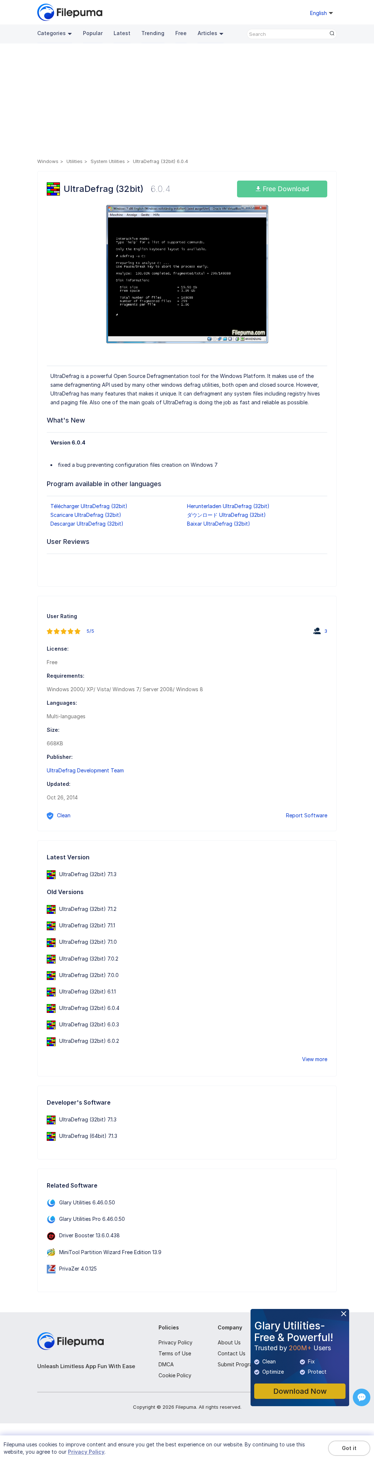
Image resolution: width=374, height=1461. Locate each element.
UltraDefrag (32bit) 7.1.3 (88, 874)
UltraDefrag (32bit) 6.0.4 (89, 1008)
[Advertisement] (186, 102)
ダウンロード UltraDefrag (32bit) (226, 515)
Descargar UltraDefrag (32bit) (86, 524)
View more (314, 1059)
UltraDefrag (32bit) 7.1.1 (87, 925)
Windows (47, 161)
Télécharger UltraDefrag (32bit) (88, 506)
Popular (93, 33)
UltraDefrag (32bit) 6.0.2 (89, 1041)
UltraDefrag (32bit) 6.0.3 (89, 1024)
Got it (349, 1448)
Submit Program (237, 1364)
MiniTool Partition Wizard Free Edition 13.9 (110, 1252)
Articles (207, 33)
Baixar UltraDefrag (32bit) (218, 524)
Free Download (285, 189)
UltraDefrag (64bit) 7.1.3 (88, 1136)
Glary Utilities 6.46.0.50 (87, 1202)
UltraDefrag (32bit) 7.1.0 (88, 942)
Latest (122, 33)
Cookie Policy (175, 1375)
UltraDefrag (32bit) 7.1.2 (88, 909)
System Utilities (108, 161)
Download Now (300, 1391)
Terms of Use (175, 1353)
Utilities (74, 161)
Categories (51, 33)
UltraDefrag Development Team (85, 770)
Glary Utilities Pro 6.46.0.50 (92, 1219)
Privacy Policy (175, 1342)
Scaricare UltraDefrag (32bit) (85, 515)
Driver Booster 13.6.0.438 (89, 1235)
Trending (152, 33)
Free (181, 33)
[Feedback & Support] (361, 1397)
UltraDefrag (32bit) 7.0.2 (88, 958)
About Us (229, 1342)
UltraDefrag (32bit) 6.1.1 (87, 991)
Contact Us (231, 1353)
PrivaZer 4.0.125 (78, 1268)
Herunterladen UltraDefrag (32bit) (228, 506)
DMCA (166, 1364)
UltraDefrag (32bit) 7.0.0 (89, 975)
